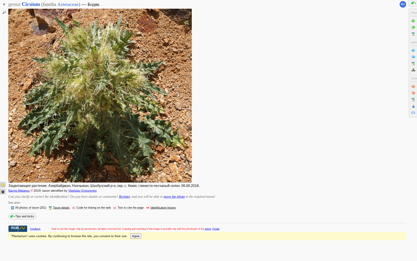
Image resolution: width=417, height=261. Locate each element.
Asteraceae (68, 4)
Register (124, 196)
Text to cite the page (131, 207)
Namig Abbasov (19, 190)
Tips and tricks (24, 216)
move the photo (174, 196)
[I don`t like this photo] (3, 192)
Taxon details (61, 207)
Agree (135, 236)
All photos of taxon (27, 207)
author (208, 229)
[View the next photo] (172, 96)
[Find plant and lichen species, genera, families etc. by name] (4, 12)
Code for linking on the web (94, 207)
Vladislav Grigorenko (82, 190)
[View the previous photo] (27, 96)
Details (216, 229)
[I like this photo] (3, 185)
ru (403, 4)
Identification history (163, 207)
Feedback (35, 229)
